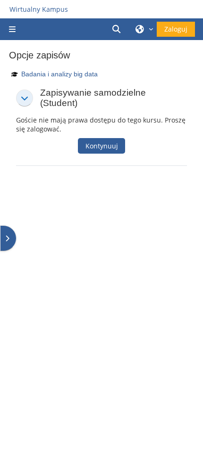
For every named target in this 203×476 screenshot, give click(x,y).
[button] (118, 29)
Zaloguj (175, 29)
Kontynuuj (101, 145)
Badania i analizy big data (59, 74)
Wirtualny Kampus (38, 9)
